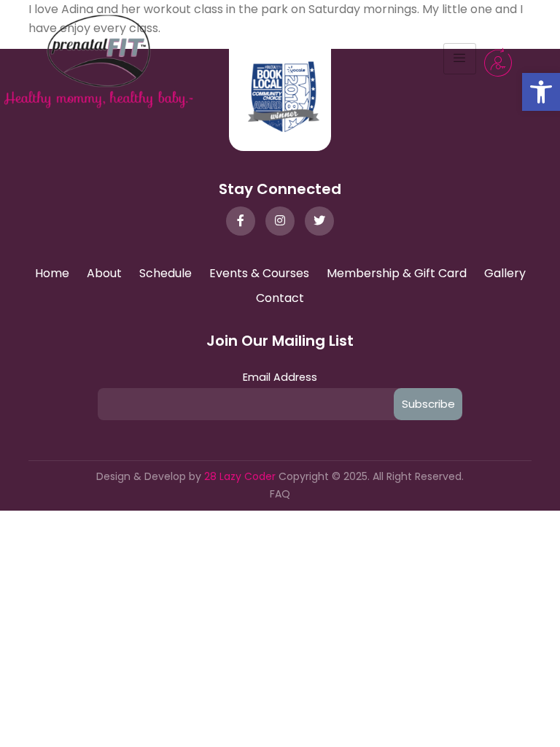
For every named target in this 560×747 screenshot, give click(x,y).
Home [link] (52, 273)
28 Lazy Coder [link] (241, 476)
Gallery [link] (505, 273)
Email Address (280, 377)
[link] (541, 92)
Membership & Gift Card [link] (397, 273)
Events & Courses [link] (259, 273)
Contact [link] (280, 298)
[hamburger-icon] (459, 59)
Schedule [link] (165, 273)
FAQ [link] (280, 494)
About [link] (104, 273)
